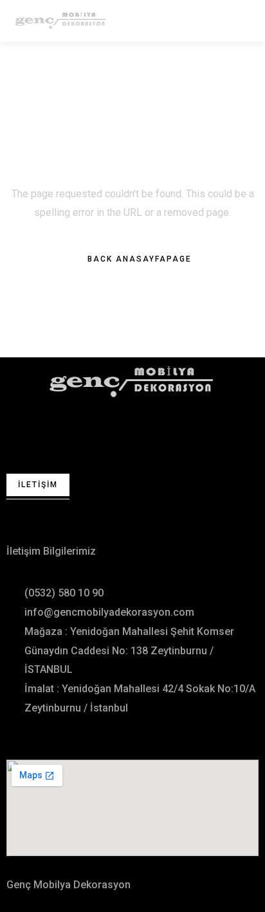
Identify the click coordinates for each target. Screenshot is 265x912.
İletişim (38, 484)
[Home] (132, 381)
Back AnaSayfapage (139, 259)
